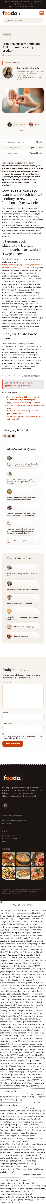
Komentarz (7, 682)
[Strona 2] (23, 130)
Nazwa (5, 712)
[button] (41, 13)
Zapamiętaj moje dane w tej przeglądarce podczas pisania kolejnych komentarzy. (22, 737)
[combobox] (23, 20)
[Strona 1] (21, 130)
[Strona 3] (25, 130)
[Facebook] (10, 6)
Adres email (7, 723)
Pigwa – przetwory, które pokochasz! (23, 402)
